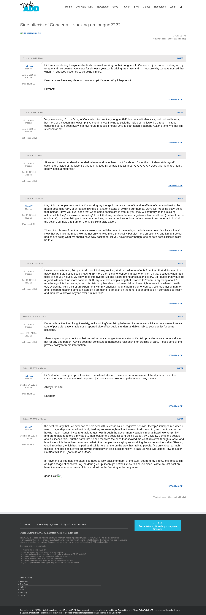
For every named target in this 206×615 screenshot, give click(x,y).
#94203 (180, 316)
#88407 (180, 58)
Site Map (23, 592)
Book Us (158, 526)
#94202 (180, 263)
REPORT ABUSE (175, 99)
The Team (24, 584)
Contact (23, 595)
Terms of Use (123, 610)
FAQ (22, 590)
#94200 (180, 155)
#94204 (180, 368)
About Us (24, 581)
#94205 (180, 419)
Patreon (23, 587)
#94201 (180, 198)
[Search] (181, 6)
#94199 (180, 112)
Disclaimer (116, 613)
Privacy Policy (138, 610)
